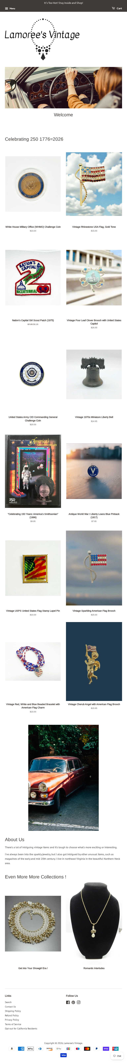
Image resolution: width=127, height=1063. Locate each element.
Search (8, 1002)
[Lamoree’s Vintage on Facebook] (68, 1003)
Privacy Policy (12, 1019)
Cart (119, 8)
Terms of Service (13, 1024)
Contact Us (10, 1006)
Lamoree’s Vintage (73, 1043)
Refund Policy (12, 1015)
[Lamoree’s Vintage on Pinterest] (73, 1003)
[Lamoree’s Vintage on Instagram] (78, 1003)
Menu (12, 8)
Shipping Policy (13, 1010)
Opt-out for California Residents (21, 1028)
